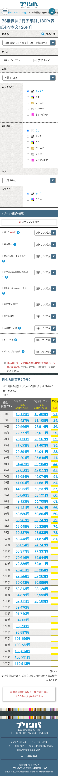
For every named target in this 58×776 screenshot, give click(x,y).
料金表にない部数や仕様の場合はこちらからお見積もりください (29, 694)
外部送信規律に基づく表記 (29, 750)
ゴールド (39, 103)
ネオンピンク (41, 114)
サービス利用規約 (16, 746)
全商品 (25, 12)
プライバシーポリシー (40, 742)
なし (37, 130)
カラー (38, 97)
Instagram (32, 756)
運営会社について (18, 742)
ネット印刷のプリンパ (10, 12)
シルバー (39, 108)
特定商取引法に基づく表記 (41, 746)
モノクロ (39, 91)
